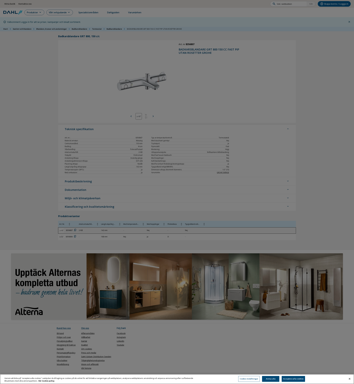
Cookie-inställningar (249, 379)
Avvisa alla (270, 379)
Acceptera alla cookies (293, 379)
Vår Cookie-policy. (46, 381)
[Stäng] (350, 379)
